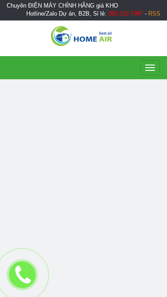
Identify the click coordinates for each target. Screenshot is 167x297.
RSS (154, 14)
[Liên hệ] (22, 274)
